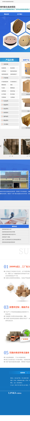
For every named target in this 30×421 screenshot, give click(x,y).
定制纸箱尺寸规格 (6, 237)
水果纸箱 (4, 71)
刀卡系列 (6, 124)
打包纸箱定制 (5, 81)
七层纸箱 (12, 97)
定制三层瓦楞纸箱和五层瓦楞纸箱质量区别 (11, 239)
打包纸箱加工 (13, 81)
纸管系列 (6, 112)
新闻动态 (14, 226)
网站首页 (6, 14)
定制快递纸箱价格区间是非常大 (9, 234)
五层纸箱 (4, 97)
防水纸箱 (12, 94)
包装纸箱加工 (13, 74)
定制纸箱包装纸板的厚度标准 (8, 242)
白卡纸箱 (4, 94)
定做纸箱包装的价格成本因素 (8, 232)
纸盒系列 (6, 108)
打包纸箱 (6, 78)
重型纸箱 (4, 84)
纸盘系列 (6, 104)
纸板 (11, 84)
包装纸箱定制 (5, 74)
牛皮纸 (3, 88)
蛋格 (28, 111)
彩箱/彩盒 (12, 91)
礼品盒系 (6, 101)
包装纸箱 (6, 64)
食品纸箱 (12, 68)
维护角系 (6, 116)
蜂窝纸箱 (12, 88)
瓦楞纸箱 (4, 91)
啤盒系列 (6, 120)
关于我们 (19, 14)
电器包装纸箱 (13, 71)
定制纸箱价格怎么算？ (7, 229)
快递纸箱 (4, 68)
